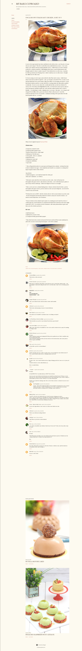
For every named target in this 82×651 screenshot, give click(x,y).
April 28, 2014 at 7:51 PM (38, 290)
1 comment (31, 636)
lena (30, 424)
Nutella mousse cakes (35, 561)
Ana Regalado (36, 383)
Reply (30, 279)
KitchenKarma (32, 443)
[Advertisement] (47, 486)
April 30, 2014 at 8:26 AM (44, 383)
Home (18, 9)
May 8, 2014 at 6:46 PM (40, 443)
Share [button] (12, 15)
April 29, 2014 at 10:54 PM (38, 358)
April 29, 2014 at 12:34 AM (39, 306)
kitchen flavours (33, 333)
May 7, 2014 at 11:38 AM (36, 431)
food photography (15, 22)
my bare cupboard (27, 3)
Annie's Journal (32, 281)
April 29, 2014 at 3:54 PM (36, 344)
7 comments (31, 563)
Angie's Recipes (33, 299)
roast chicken (14, 23)
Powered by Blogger (42, 644)
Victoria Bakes (32, 275)
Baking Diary (32, 394)
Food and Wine (43, 141)
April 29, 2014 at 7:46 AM (39, 312)
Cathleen (31, 417)
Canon (12, 20)
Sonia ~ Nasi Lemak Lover (35, 404)
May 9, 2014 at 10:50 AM (38, 451)
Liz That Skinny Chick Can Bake (36, 319)
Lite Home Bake (33, 325)
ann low (31, 350)
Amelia (30, 358)
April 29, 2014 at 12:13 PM (42, 325)
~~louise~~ (31, 369)
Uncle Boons (14, 28)
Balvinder (31, 451)
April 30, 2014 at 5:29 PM (46, 404)
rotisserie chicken (15, 25)
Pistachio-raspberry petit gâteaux (40, 635)
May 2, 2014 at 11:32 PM (38, 417)
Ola (30, 344)
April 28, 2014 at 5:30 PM (41, 281)
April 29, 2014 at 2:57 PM (41, 333)
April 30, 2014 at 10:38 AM (40, 394)
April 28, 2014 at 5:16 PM (40, 275)
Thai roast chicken (15, 26)
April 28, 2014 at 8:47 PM (41, 299)
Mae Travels (32, 312)
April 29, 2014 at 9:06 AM (48, 319)
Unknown (31, 306)
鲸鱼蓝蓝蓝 (31, 290)
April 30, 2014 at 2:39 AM (39, 369)
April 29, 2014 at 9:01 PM (37, 350)
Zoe (30, 431)
